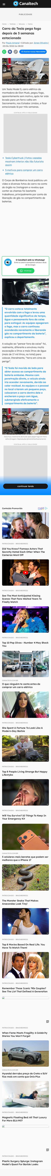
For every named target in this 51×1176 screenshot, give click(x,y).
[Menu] (3, 4)
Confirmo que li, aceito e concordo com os (26, 57)
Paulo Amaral (12, 43)
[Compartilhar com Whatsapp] (4, 52)
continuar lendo (25, 486)
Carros (30, 24)
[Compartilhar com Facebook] (10, 52)
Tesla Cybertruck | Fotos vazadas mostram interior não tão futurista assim (24, 161)
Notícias (13, 24)
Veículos (22, 24)
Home (4, 24)
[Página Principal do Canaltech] (25, 5)
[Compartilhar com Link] (16, 52)
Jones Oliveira (41, 43)
